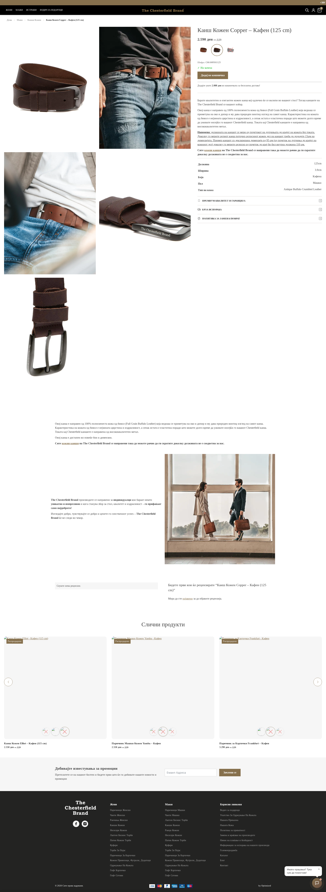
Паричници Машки (175, 810)
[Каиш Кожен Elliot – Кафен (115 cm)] (64, 731)
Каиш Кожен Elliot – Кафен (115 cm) (25, 743)
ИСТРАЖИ (31, 10)
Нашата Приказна (229, 820)
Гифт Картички (118, 870)
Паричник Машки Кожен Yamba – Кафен (136, 743)
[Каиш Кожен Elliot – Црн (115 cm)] (46, 732)
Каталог (224, 855)
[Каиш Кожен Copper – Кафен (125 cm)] (217, 50)
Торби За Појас (117, 850)
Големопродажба (228, 850)
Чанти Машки (172, 815)
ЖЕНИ (9, 10)
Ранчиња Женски (119, 820)
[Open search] (307, 10)
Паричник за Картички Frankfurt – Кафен (244, 743)
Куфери (114, 845)
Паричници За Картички (122, 855)
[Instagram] (85, 824)
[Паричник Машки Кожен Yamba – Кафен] (163, 731)
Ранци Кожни (172, 830)
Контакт (224, 865)
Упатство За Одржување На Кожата (238, 815)
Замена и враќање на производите (237, 835)
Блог (222, 860)
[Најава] (313, 10)
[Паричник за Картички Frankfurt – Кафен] (270, 731)
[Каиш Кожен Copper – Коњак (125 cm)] (203, 50)
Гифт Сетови (116, 875)
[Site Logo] (163, 10)
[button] (8, 682)
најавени (188, 598)
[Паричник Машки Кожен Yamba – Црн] (172, 732)
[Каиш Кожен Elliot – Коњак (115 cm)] (55, 732)
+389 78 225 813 (221, 2)
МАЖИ (19, 10)
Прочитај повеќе (57, 737)
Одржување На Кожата (121, 865)
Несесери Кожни (118, 830)
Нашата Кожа (227, 825)
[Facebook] (76, 824)
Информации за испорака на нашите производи (244, 845)
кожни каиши (212, 150)
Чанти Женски (117, 815)
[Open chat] (317, 883)
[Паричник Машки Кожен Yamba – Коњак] (154, 732)
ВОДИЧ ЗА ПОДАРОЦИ (51, 10)
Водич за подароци (230, 810)
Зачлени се (229, 772)
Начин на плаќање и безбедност (236, 840)
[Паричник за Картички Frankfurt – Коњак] (261, 732)
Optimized (266, 886)
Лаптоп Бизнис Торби (121, 835)
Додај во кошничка (213, 75)
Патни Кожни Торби (120, 840)
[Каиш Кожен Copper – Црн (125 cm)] (231, 50)
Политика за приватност (232, 830)
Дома (9, 20)
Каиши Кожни (34, 20)
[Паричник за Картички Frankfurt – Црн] (280, 732)
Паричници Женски (120, 810)
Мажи (20, 20)
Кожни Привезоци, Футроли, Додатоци (130, 860)
